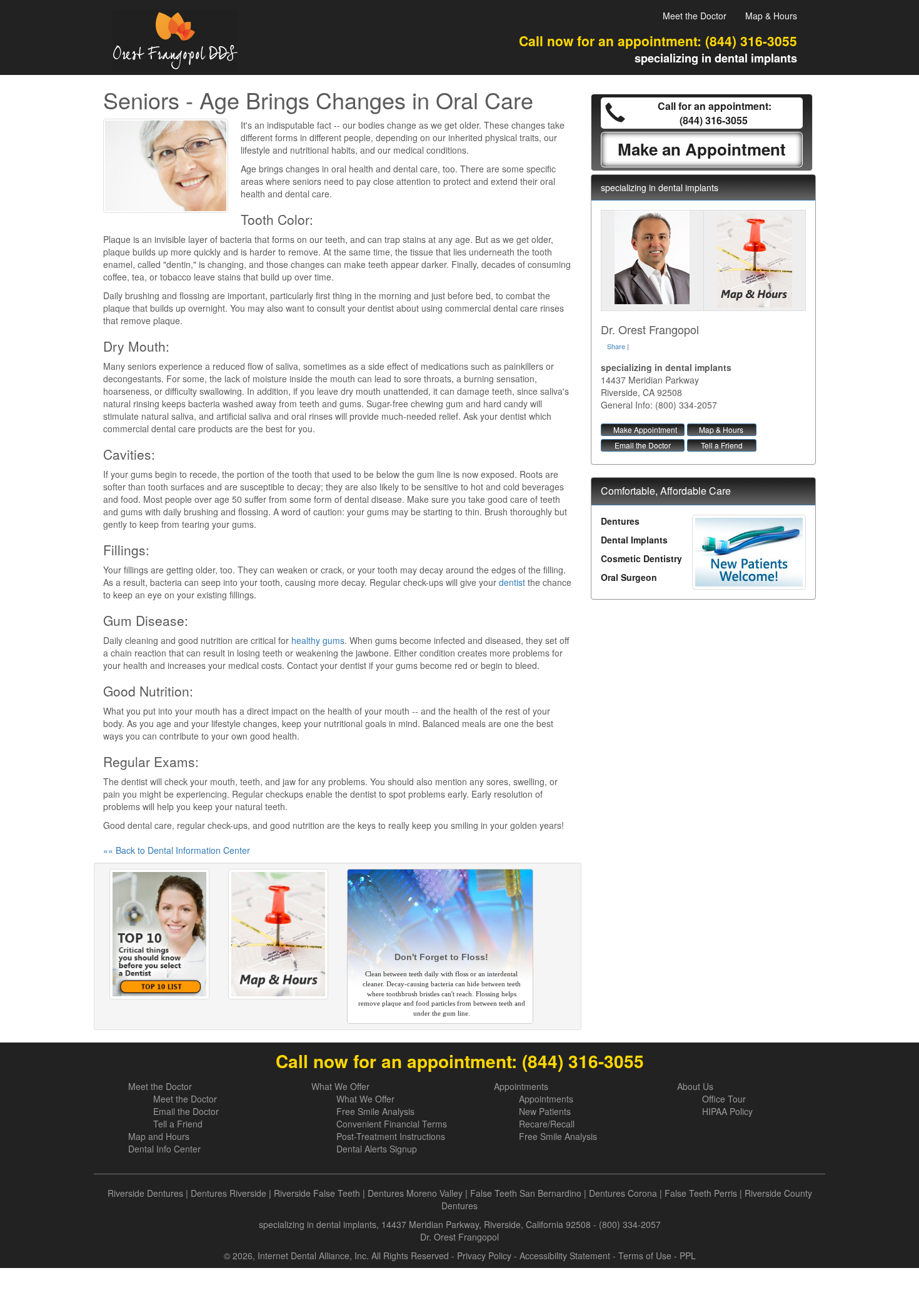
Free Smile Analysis (375, 1111)
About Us (695, 1086)
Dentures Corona (623, 1193)
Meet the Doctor (694, 15)
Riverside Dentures (145, 1193)
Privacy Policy (484, 1255)
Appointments (521, 1086)
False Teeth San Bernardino (525, 1193)
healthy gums (317, 640)
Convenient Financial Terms (391, 1123)
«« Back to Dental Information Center (176, 850)
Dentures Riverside (228, 1193)
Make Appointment (645, 429)
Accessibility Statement (565, 1255)
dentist (512, 582)
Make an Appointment (702, 149)
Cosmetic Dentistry (641, 558)
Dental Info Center (164, 1148)
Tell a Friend (722, 445)
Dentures (620, 521)
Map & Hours (771, 15)
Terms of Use (644, 1255)
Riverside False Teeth (317, 1193)
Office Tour (724, 1098)
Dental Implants (634, 539)
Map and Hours (158, 1136)
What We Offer (340, 1086)
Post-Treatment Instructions (390, 1136)
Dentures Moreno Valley (415, 1193)
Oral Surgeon (629, 577)
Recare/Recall (547, 1123)
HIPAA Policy (727, 1111)
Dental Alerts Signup (376, 1148)
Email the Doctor (643, 445)
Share (616, 346)
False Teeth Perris (701, 1193)
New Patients (545, 1111)
